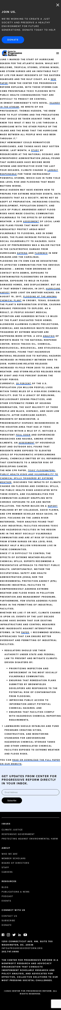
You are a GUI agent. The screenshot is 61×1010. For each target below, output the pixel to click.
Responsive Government (18, 834)
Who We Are (10, 854)
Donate (12, 39)
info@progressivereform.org (22, 948)
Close (57, 4)
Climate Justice (12, 829)
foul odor (23, 434)
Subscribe (11, 800)
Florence (41, 253)
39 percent (23, 383)
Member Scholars (14, 858)
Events (6, 900)
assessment (31, 221)
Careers (7, 872)
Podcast (7, 896)
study (35, 150)
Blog (5, 887)
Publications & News (16, 891)
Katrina (22, 253)
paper (25, 632)
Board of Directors (15, 863)
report (53, 506)
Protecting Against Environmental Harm (30, 838)
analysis (49, 336)
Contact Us (9, 916)
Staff (5, 867)
